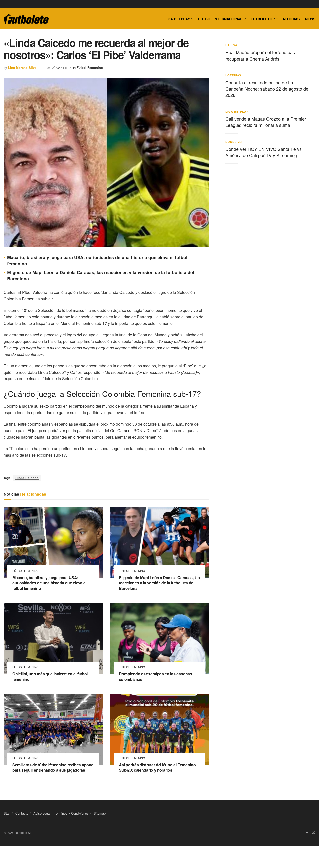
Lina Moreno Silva (22, 67)
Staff (7, 813)
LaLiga (231, 45)
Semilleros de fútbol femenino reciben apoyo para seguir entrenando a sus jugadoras (52, 767)
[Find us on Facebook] (307, 833)
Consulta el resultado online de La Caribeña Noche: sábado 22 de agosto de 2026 (266, 88)
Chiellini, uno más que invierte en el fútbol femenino (50, 676)
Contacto (21, 813)
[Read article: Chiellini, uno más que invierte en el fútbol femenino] (53, 638)
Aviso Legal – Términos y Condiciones (61, 813)
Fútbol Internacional (220, 18)
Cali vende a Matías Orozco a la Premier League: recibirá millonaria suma (265, 121)
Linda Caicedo (27, 478)
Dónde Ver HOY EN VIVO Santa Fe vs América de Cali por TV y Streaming (263, 152)
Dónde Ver (234, 142)
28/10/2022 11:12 (58, 67)
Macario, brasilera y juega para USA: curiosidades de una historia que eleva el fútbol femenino (97, 260)
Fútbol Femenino (90, 67)
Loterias (233, 75)
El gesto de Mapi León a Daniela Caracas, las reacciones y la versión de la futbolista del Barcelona (100, 275)
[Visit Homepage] (26, 19)
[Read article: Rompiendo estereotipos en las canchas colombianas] (159, 638)
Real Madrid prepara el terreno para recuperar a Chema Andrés (261, 55)
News (310, 18)
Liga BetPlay (236, 111)
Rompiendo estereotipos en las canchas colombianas (155, 676)
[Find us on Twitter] (313, 833)
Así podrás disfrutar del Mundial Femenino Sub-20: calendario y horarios (157, 767)
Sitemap (100, 813)
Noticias (291, 18)
